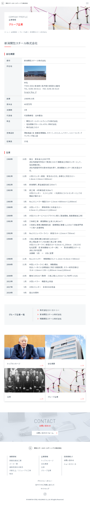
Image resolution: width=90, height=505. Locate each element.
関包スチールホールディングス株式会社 (14, 3)
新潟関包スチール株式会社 (51, 314)
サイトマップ (45, 488)
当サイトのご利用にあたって (45, 485)
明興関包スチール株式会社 (51, 318)
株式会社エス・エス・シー (49, 310)
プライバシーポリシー (45, 481)
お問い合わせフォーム (45, 433)
